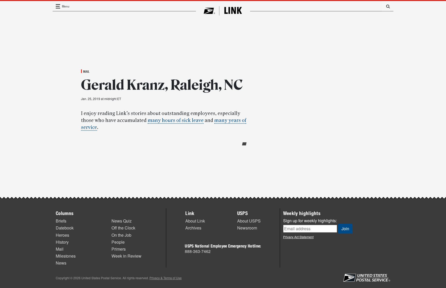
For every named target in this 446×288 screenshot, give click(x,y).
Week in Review (126, 256)
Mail (86, 71)
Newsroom (247, 228)
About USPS (249, 221)
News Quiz (122, 221)
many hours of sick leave (176, 120)
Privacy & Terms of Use (165, 278)
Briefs (61, 221)
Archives (193, 228)
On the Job (121, 235)
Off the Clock (123, 228)
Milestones (66, 256)
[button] (386, 6)
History (62, 242)
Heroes (62, 235)
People (118, 242)
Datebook (65, 228)
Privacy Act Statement (298, 237)
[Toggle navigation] (58, 6)
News (61, 263)
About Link (195, 221)
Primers (119, 249)
